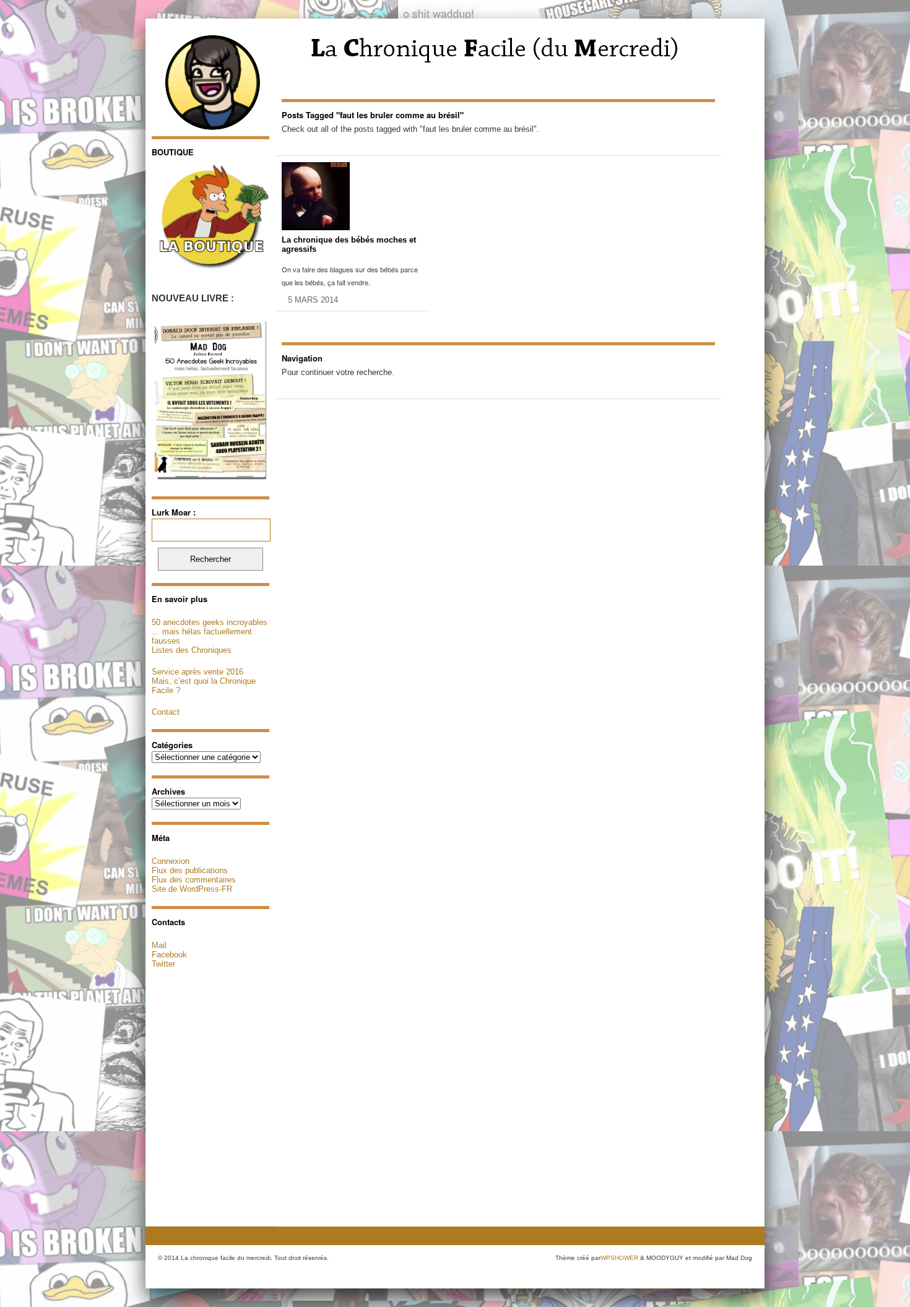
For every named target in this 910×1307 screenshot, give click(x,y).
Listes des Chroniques (192, 650)
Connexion (170, 861)
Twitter (163, 963)
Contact (166, 712)
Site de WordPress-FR (192, 889)
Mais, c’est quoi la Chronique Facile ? (204, 685)
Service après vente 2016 (197, 671)
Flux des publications (190, 870)
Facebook (169, 954)
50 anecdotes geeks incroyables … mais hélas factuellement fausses (209, 631)
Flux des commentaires (194, 879)
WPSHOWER (619, 1257)
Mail (159, 945)
